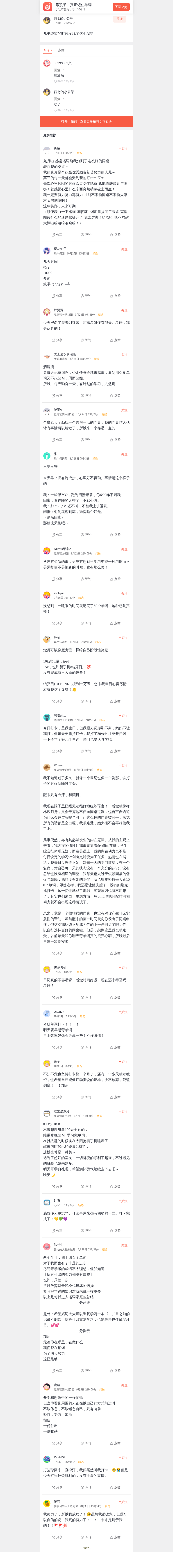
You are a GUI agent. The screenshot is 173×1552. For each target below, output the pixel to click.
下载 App (121, 7)
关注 (119, 19)
